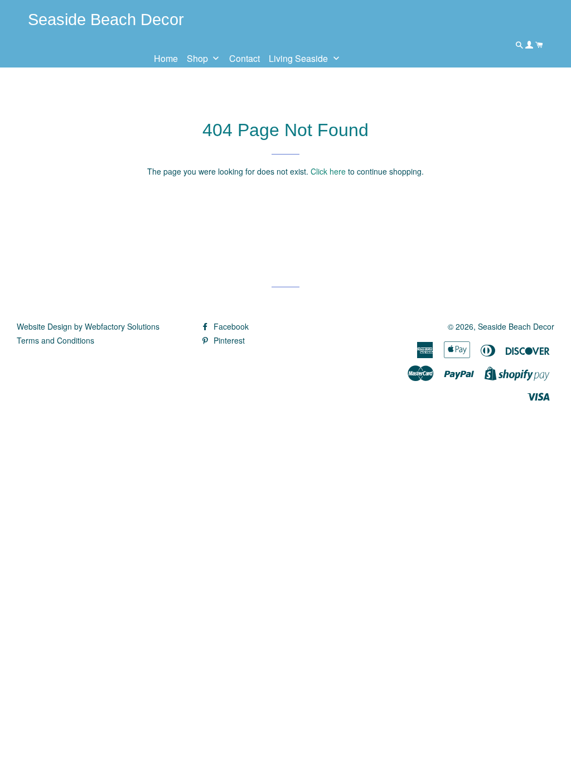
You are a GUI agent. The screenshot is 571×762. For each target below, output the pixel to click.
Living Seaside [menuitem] (298, 58)
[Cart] (539, 44)
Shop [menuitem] (197, 58)
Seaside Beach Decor (516, 326)
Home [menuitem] (166, 58)
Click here (328, 171)
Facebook (230, 326)
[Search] (520, 44)
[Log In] (530, 44)
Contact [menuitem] (244, 58)
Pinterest (228, 340)
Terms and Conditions (55, 340)
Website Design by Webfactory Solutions (88, 326)
